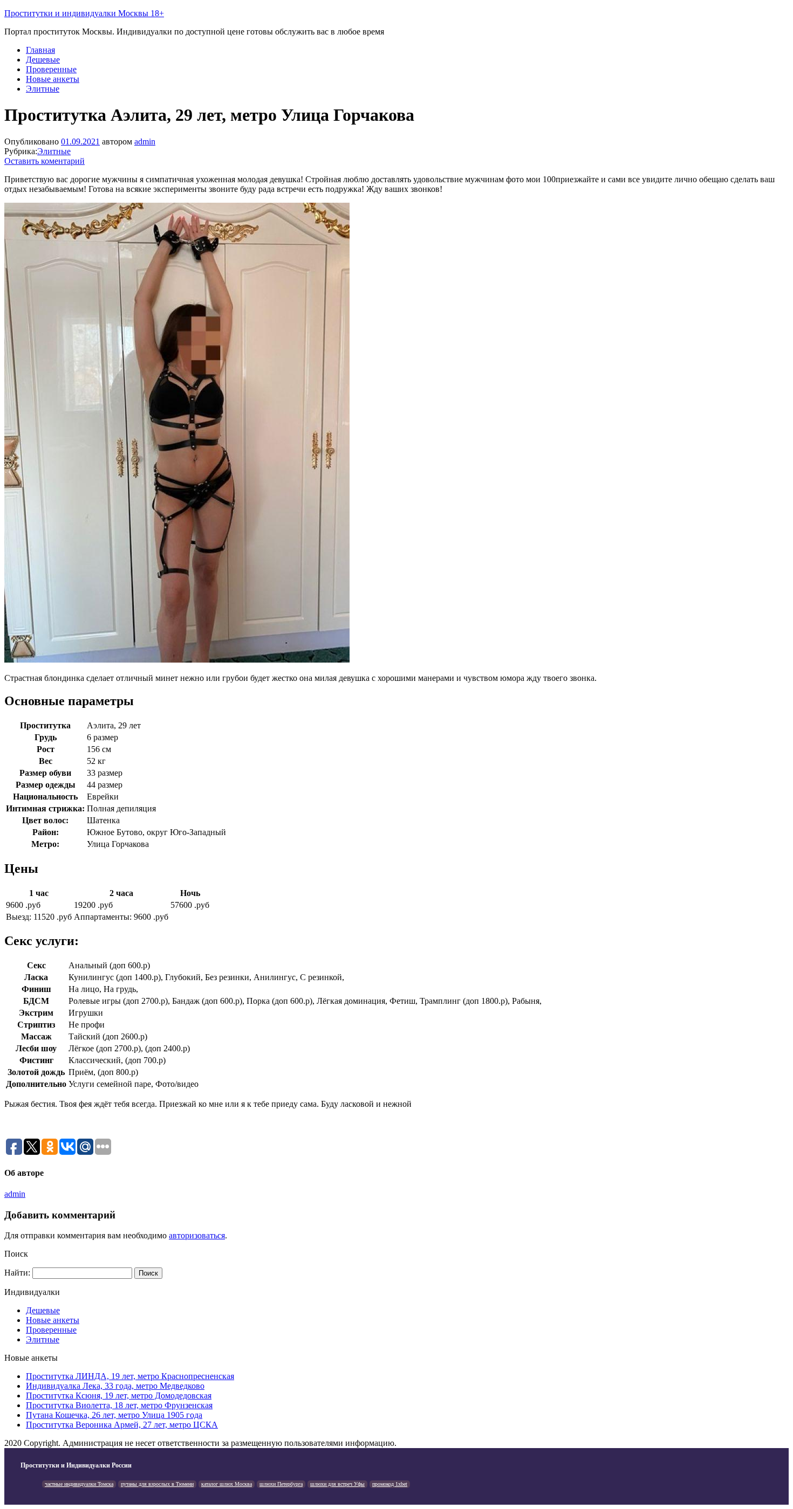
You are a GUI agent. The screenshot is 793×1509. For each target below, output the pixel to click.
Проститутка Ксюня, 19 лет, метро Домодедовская (118, 1395)
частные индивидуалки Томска (79, 1484)
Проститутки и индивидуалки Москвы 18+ (84, 13)
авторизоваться (197, 1235)
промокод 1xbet (389, 1484)
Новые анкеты (52, 79)
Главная (40, 49)
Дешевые (43, 59)
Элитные (42, 88)
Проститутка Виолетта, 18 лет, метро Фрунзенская (119, 1405)
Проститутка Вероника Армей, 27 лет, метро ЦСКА (122, 1424)
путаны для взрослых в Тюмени (157, 1484)
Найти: (17, 1272)
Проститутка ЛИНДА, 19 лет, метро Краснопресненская (130, 1376)
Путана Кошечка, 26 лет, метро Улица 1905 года (114, 1415)
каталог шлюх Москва (226, 1484)
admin (144, 141)
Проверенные (51, 69)
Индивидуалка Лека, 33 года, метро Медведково (115, 1385)
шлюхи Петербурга (281, 1484)
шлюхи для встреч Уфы (337, 1484)
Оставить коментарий (44, 161)
